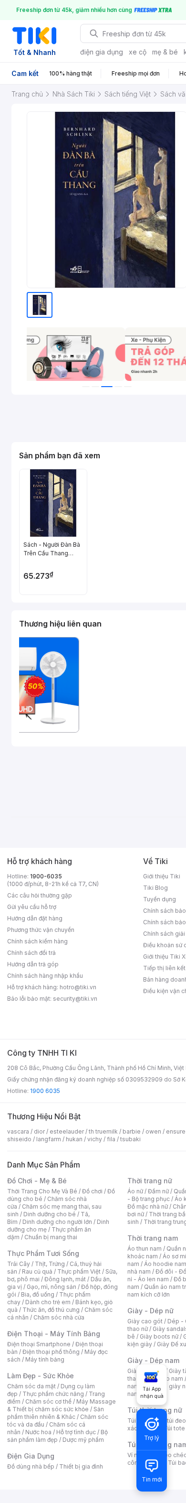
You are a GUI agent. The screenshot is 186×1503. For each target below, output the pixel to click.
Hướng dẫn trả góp (33, 964)
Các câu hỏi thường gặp (39, 895)
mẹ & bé (165, 52)
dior (39, 1131)
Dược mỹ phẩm (83, 1439)
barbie (132, 1131)
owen (153, 1131)
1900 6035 (45, 1090)
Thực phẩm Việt (79, 1271)
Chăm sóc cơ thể (48, 1401)
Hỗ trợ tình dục (76, 1432)
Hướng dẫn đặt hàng (34, 918)
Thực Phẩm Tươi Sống (43, 1253)
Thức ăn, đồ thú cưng (51, 1309)
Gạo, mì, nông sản (51, 1286)
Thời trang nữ (149, 1181)
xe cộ (137, 52)
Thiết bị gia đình (81, 1466)
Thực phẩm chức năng (53, 1393)
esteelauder (67, 1131)
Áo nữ (135, 1191)
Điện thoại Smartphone (39, 1344)
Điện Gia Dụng (30, 1456)
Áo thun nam (144, 1248)
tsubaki (130, 1139)
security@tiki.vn (75, 998)
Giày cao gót (145, 1321)
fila (111, 1139)
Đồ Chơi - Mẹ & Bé (37, 1181)
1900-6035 (46, 876)
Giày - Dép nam (153, 1360)
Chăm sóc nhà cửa (58, 1317)
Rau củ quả (37, 1271)
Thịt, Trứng (50, 1263)
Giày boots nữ (159, 1336)
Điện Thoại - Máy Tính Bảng (53, 1334)
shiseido (19, 1139)
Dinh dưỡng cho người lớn (57, 1221)
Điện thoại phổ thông (51, 1351)
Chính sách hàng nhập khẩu (45, 975)
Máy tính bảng (44, 1359)
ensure (176, 1131)
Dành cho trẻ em (48, 1302)
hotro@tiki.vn (78, 987)
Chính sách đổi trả (31, 952)
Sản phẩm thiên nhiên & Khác (55, 1413)
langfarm (48, 1139)
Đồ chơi (92, 1191)
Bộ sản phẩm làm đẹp (57, 1435)
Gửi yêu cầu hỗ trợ (31, 906)
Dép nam (170, 1378)
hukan (74, 1139)
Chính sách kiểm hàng (37, 941)
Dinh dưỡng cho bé (49, 1214)
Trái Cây (18, 1263)
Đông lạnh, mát (65, 1279)
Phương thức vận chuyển (40, 929)
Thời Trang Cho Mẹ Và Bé (42, 1191)
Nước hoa (38, 1432)
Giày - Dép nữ (150, 1311)
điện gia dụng (101, 52)
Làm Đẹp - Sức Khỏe (40, 1376)
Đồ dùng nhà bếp (30, 1466)
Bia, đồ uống (37, 1294)
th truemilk (103, 1131)
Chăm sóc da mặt (31, 1386)
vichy (94, 1139)
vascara (18, 1131)
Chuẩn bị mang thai (50, 1237)
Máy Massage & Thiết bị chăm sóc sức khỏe (61, 1405)
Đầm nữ (158, 1191)
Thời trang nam (152, 1238)
